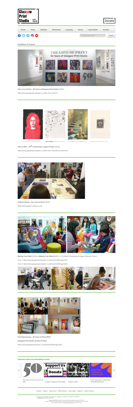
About (80, 30)
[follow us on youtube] (36, 36)
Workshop (56, 30)
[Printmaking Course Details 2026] (100, 370)
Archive (106, 30)
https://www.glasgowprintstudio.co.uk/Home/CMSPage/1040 (40, 345)
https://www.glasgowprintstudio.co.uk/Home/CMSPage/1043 (45, 260)
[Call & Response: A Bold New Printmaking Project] (78, 370)
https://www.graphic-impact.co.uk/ (30, 206)
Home (23, 30)
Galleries (43, 30)
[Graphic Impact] (55, 370)
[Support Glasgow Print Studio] (32, 370)
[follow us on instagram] (32, 36)
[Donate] (109, 23)
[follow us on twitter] (23, 36)
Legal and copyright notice (68, 402)
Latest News (93, 30)
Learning (69, 30)
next (114, 370)
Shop (33, 30)
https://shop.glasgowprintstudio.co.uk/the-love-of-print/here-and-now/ (43, 151)
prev (19, 370)
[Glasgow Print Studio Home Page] (28, 24)
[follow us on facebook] (19, 36)
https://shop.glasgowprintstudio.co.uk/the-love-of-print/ (37, 93)
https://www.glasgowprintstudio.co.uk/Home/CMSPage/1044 (45, 264)
